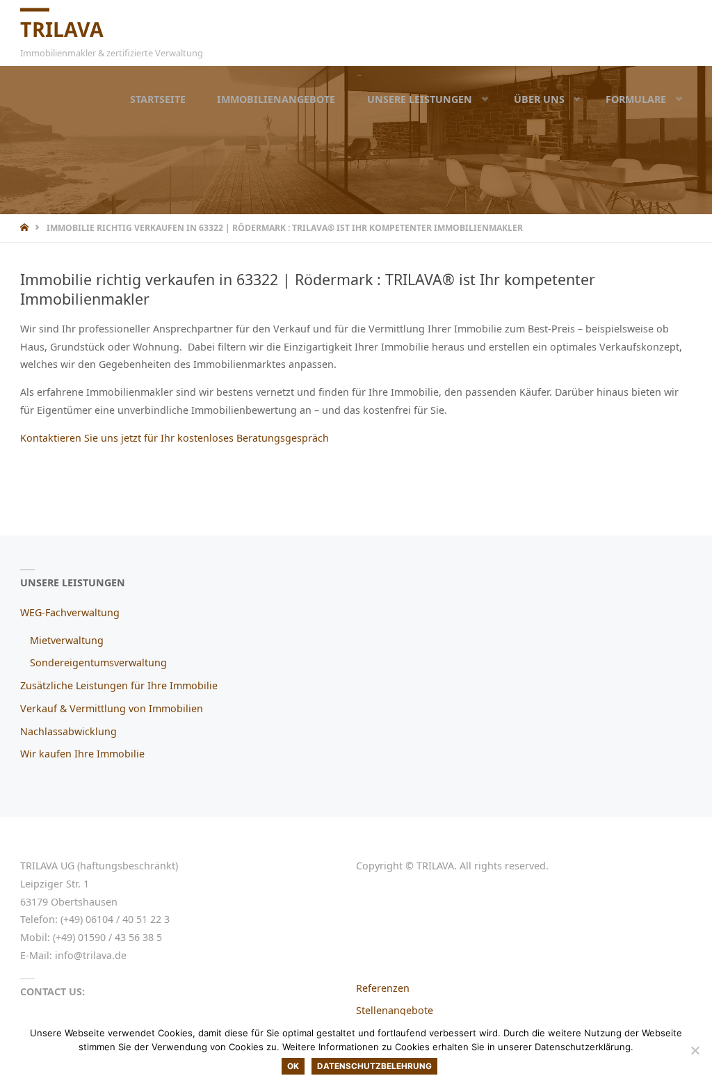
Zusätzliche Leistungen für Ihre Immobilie (119, 685)
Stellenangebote (394, 1010)
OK (293, 1066)
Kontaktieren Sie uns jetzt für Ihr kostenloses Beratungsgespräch (174, 437)
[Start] (25, 228)
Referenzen (383, 988)
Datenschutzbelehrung (374, 1066)
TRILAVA (62, 28)
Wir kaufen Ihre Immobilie (82, 753)
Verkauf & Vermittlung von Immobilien (111, 708)
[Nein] (695, 1050)
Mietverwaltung (67, 640)
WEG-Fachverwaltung (70, 612)
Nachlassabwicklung (68, 731)
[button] (474, 99)
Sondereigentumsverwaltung (98, 662)
